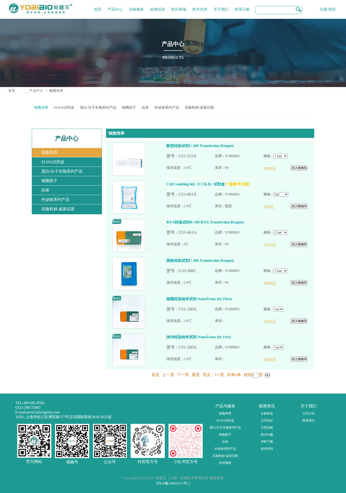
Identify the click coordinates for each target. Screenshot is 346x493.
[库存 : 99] (239, 168)
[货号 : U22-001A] (190, 194)
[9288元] (275, 359)
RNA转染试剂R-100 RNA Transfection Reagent (205, 222)
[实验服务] (136, 6)
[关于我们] (221, 6)
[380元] (275, 206)
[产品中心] (115, 6)
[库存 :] (239, 321)
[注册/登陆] (327, 6)
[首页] (97, 6)
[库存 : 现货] (239, 206)
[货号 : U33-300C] (190, 271)
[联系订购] (242, 6)
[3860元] (275, 283)
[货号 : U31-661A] (190, 232)
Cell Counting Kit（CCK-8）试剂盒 (195, 184)
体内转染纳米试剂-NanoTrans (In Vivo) (198, 337)
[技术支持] (200, 6)
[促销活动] (157, 6)
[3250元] (275, 245)
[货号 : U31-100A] (190, 309)
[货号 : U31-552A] (190, 156)
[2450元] (275, 321)
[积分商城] (178, 6)
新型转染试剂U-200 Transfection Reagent (200, 146)
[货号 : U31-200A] (190, 347)
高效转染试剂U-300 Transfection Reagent (200, 260)
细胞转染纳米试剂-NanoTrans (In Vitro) (199, 299)
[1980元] (275, 168)
